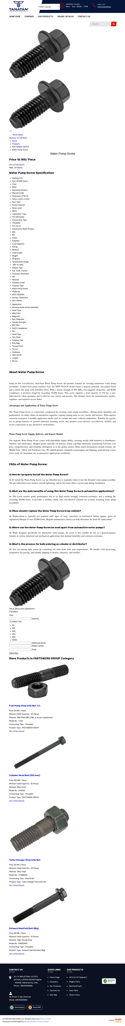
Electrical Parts (75, 986)
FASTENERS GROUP (20, 147)
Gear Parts (73, 990)
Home (14, 141)
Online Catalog (65, 16)
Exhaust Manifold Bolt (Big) (24, 928)
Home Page (14, 16)
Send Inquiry (17, 135)
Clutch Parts (74, 995)
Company (29, 16)
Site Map (53, 995)
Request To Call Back (18, 138)
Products (16, 144)
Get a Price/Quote (16, 165)
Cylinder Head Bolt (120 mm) (24, 775)
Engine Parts (74, 982)
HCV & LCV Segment (78, 977)
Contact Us (84, 16)
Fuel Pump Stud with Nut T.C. (25, 705)
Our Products (45, 16)
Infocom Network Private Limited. (36, 1021)
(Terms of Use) (45, 1019)
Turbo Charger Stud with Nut (24, 860)
